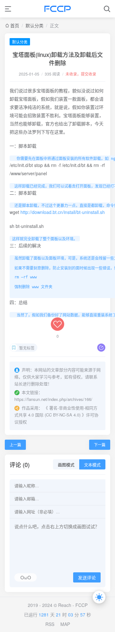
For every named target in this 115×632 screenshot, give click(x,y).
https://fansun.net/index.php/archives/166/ (53, 399)
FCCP (81, 605)
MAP (65, 624)
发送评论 (87, 577)
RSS (49, 624)
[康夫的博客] (57, 8)
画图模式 (66, 464)
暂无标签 (26, 347)
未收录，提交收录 (80, 74)
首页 (14, 25)
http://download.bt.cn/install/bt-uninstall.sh (62, 212)
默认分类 (34, 25)
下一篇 (99, 444)
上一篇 (15, 444)
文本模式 (92, 464)
